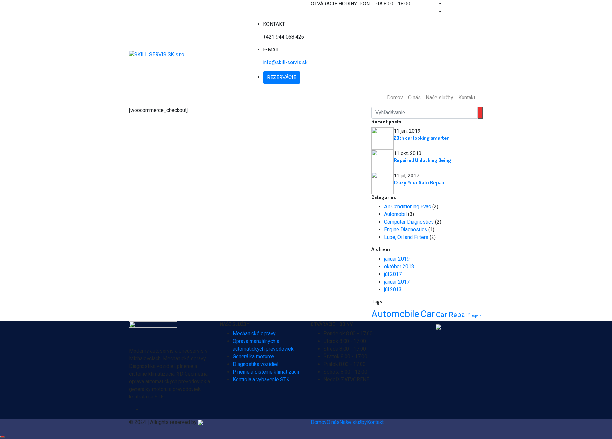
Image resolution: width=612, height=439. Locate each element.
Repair (476, 316)
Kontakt (466, 97)
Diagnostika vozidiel (255, 364)
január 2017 (397, 282)
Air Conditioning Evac (407, 207)
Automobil (395, 214)
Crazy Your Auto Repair (419, 182)
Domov (395, 97)
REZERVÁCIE (281, 77)
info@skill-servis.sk (285, 62)
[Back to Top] (2, 437)
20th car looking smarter (421, 138)
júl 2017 (393, 274)
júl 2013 (393, 289)
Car (427, 314)
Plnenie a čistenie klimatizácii (266, 372)
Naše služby (439, 97)
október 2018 (399, 267)
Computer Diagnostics (409, 222)
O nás (414, 97)
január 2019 (397, 259)
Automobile (395, 314)
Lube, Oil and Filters (406, 237)
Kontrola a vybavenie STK (261, 379)
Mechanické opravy (254, 334)
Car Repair (453, 314)
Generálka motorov (253, 356)
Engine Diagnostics (405, 230)
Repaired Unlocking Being (422, 160)
